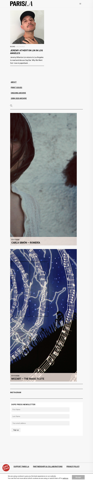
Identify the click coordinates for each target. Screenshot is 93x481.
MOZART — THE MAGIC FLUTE (27, 378)
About (14, 82)
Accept (78, 477)
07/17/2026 (15, 239)
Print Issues (16, 88)
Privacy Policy (72, 467)
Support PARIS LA (21, 467)
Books (12, 46)
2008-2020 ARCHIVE (19, 98)
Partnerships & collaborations (47, 467)
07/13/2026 (15, 376)
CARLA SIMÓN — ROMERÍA (25, 242)
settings (65, 478)
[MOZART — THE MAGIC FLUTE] (43, 315)
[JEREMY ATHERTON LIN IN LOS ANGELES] (27, 27)
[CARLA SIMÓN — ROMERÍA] (43, 179)
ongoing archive (18, 93)
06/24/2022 (21, 46)
